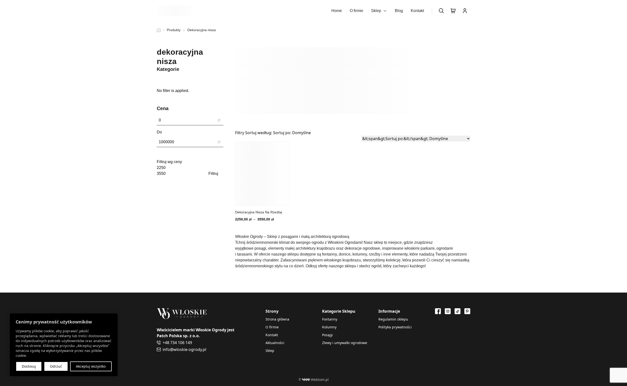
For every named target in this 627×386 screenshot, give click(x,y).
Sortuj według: (278, 132)
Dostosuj (29, 366)
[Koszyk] (453, 10)
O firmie (356, 11)
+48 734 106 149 (177, 342)
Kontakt (417, 11)
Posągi (327, 335)
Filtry (239, 132)
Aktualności (274, 342)
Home (336, 11)
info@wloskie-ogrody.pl (184, 349)
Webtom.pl (320, 379)
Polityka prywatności (395, 327)
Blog (399, 11)
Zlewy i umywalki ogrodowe (344, 342)
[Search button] (441, 10)
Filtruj (213, 173)
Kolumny (329, 327)
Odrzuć (56, 366)
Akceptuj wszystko (91, 366)
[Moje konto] (464, 10)
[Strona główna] (160, 30)
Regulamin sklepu (393, 319)
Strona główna (277, 319)
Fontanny (329, 319)
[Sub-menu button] (385, 11)
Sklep (376, 11)
